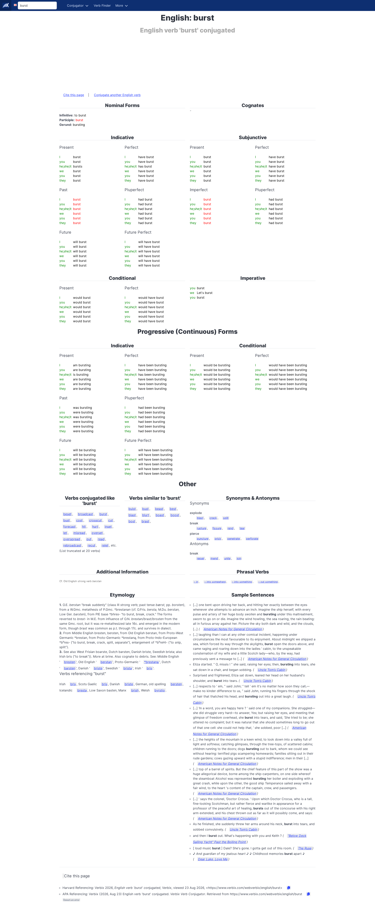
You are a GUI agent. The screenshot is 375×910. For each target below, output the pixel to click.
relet (105, 545)
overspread (71, 539)
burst (103, 514)
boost (175, 515)
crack (213, 517)
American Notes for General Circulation (233, 629)
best (173, 509)
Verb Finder (102, 5)
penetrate (233, 538)
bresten (69, 662)
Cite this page (73, 95)
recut (91, 545)
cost (79, 520)
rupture (201, 528)
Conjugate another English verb (117, 95)
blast (132, 515)
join (239, 558)
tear (242, 528)
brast (145, 521)
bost (132, 521)
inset (108, 526)
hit (84, 526)
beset (67, 514)
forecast (69, 526)
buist (132, 509)
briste (98, 668)
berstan (106, 662)
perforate (252, 538)
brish (134, 690)
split (226, 517)
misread (79, 533)
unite (227, 558)
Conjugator (75, 5)
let (65, 533)
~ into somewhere (215, 581)
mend (214, 558)
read (101, 539)
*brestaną (151, 662)
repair (200, 558)
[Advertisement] (176, 61)
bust (66, 520)
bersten (176, 684)
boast (160, 515)
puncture (202, 538)
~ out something (268, 581)
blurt (145, 515)
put (89, 539)
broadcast (85, 514)
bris (149, 668)
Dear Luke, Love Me (213, 859)
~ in (196, 581)
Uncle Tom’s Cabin (271, 670)
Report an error (71, 899)
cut (110, 520)
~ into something (242, 581)
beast (159, 509)
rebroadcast (72, 545)
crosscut (95, 520)
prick (218, 538)
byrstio (159, 690)
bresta (82, 690)
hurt (95, 526)
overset (97, 533)
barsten (69, 668)
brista (127, 668)
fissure (216, 528)
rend (230, 528)
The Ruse (305, 848)
